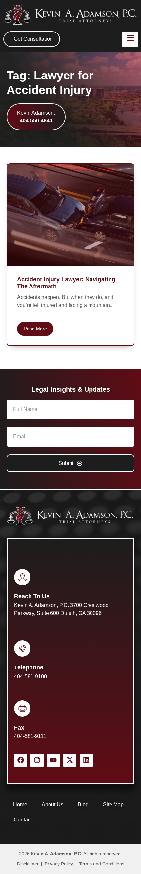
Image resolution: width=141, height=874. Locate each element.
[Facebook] (20, 760)
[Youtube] (53, 760)
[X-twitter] (69, 760)
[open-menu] (130, 39)
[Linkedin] (86, 760)
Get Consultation (33, 39)
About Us (52, 804)
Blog (83, 804)
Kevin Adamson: (36, 116)
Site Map (113, 804)
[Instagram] (37, 760)
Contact (23, 819)
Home (20, 804)
